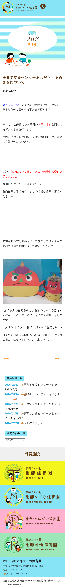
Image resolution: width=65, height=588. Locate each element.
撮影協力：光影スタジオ (49, 580)
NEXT (58, 358)
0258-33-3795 (15, 569)
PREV (7, 358)
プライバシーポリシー (17, 573)
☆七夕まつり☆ (33, 423)
